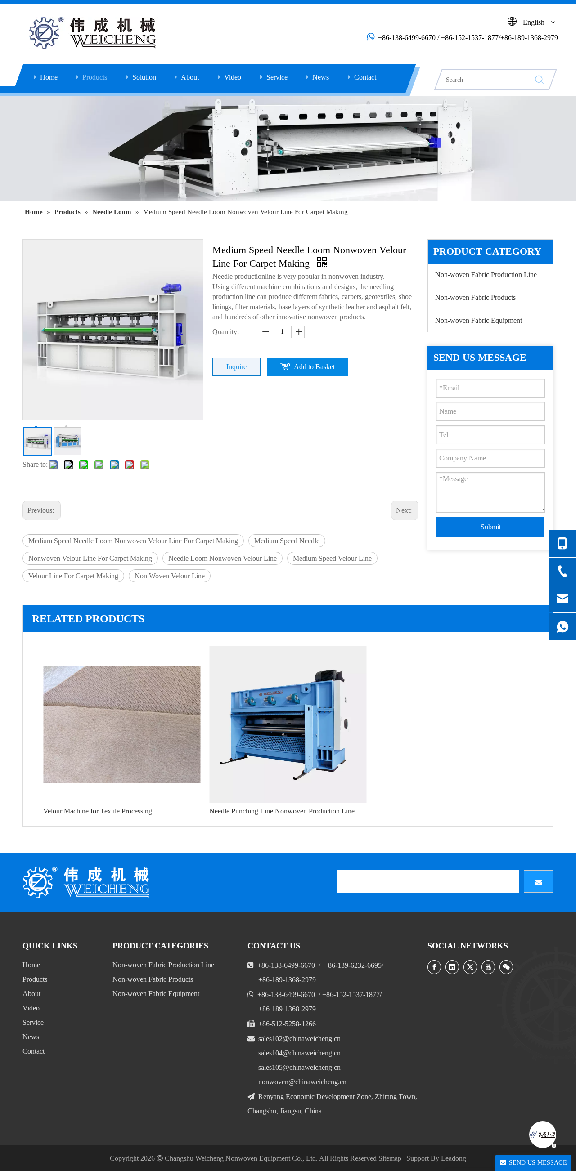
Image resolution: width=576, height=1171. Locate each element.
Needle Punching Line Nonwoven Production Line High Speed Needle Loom (287, 811)
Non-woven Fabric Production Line (486, 274)
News (320, 77)
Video (232, 77)
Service (277, 77)
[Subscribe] (539, 881)
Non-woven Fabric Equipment (478, 320)
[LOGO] (87, 882)
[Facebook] (434, 967)
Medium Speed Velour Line (332, 558)
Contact (365, 77)
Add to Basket (314, 367)
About (190, 77)
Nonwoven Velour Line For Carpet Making (90, 558)
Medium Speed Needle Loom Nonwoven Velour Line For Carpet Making (133, 541)
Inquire (236, 367)
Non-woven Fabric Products (475, 297)
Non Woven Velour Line (170, 576)
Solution (144, 77)
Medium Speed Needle (287, 541)
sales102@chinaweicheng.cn (299, 1038)
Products (94, 77)
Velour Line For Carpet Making (73, 576)
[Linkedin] (452, 967)
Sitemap (389, 1158)
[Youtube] (488, 967)
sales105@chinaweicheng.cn (299, 1067)
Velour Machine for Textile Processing (97, 811)
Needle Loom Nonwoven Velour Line (222, 558)
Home (49, 77)
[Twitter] (470, 967)
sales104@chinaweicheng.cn (299, 1053)
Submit (491, 527)
